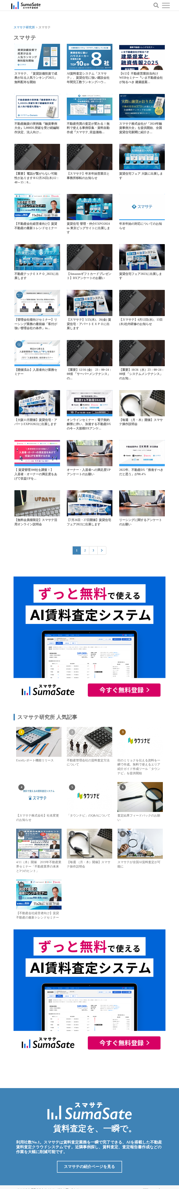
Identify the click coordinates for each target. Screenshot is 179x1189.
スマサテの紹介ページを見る (89, 1166)
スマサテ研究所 (24, 27)
